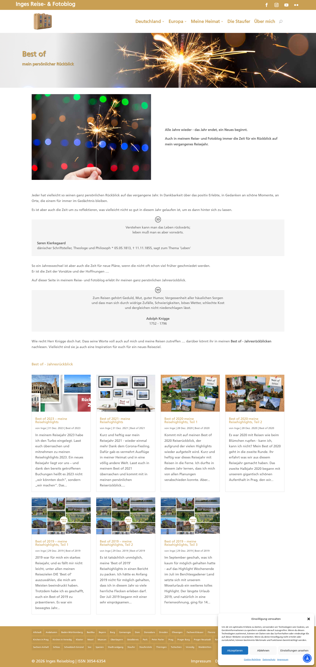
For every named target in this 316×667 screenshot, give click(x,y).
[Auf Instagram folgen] (276, 5)
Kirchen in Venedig (62, 639)
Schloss (56, 647)
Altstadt (37, 632)
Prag (170, 639)
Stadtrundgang (115, 647)
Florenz (211, 632)
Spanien (100, 647)
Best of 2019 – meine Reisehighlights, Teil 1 (51, 543)
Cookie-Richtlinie (252, 659)
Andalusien (51, 632)
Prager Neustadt (202, 639)
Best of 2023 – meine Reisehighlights (51, 420)
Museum (102, 639)
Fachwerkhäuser (195, 632)
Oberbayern (117, 639)
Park (145, 639)
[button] (309, 619)
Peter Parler (158, 639)
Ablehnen (263, 650)
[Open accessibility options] (307, 658)
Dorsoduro (149, 632)
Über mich (264, 21)
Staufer (131, 647)
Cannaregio (125, 632)
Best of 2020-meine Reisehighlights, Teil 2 (245, 420)
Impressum (282, 659)
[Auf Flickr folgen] (296, 5)
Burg (112, 632)
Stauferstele (145, 647)
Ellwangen (177, 632)
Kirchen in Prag (40, 639)
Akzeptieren (235, 650)
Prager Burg (183, 639)
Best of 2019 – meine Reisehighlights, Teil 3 (181, 543)
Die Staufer (238, 21)
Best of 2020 (202, 428)
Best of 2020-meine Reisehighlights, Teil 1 (181, 420)
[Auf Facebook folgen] (267, 5)
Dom (137, 632)
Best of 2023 (73, 428)
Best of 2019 (73, 550)
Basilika (91, 632)
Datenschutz (269, 659)
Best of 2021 (137, 428)
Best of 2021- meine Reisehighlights (115, 420)
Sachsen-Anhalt (41, 647)
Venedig (190, 647)
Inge (43, 428)
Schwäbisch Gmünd (74, 647)
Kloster (79, 639)
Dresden (163, 632)
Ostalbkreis (133, 639)
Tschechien (176, 647)
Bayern (102, 632)
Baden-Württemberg (72, 632)
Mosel (90, 639)
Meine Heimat (205, 21)
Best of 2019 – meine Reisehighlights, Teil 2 (116, 543)
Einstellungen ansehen (294, 650)
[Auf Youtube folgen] (286, 5)
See (89, 647)
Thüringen (161, 647)
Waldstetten (204, 647)
